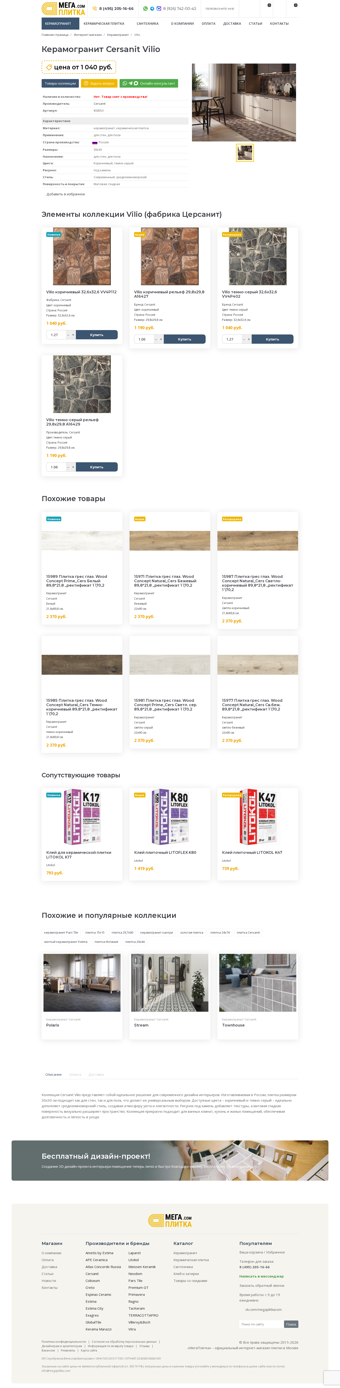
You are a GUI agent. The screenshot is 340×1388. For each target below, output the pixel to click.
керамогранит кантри (156, 932)
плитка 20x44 (135, 942)
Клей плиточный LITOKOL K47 (252, 852)
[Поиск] (279, 8)
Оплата (208, 23)
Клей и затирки (186, 1273)
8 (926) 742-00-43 (179, 8)
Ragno (133, 1301)
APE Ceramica (97, 1259)
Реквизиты (68, 1350)
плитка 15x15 (95, 932)
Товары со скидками (190, 1280)
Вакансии (48, 1350)
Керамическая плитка (104, 23)
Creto (90, 1287)
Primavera (136, 1294)
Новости (49, 1280)
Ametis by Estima (99, 1252)
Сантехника (148, 23)
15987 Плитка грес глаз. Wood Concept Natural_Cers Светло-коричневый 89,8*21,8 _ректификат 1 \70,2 (257, 583)
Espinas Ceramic (98, 1294)
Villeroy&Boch (139, 1322)
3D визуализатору (241, 1166)
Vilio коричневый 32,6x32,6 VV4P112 (81, 292)
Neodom (135, 1273)
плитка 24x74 (220, 932)
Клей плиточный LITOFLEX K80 (165, 852)
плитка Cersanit (248, 932)
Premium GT (138, 1287)
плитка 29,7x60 (122, 932)
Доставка (232, 23)
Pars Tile (135, 1280)
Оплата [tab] (75, 1074)
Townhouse (233, 1025)
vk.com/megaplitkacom (263, 1309)
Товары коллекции (60, 83)
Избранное (275, 1252)
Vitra (132, 1329)
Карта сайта (89, 1350)
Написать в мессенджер (261, 1276)
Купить (96, 334)
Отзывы (144, 1346)
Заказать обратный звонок (261, 1285)
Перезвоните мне (220, 8)
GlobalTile (93, 1322)
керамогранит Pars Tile (61, 932)
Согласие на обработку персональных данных (124, 1342)
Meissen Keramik (142, 1266)
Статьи (255, 23)
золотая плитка (191, 932)
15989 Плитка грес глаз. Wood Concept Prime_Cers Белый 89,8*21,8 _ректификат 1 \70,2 (76, 581)
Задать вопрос (101, 83)
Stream (141, 1025)
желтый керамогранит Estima (65, 942)
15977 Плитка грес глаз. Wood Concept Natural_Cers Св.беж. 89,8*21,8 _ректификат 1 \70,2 (252, 704)
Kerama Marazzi (98, 1329)
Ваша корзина (251, 1252)
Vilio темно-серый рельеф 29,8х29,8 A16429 (72, 422)
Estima (91, 1301)
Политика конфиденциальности (64, 1342)
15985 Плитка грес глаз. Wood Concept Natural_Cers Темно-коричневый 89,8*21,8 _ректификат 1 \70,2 (81, 707)
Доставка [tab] (96, 1074)
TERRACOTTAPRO (143, 1315)
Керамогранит (58, 23)
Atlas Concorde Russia (103, 1266)
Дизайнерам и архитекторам (62, 1346)
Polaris (52, 1025)
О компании (182, 23)
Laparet (134, 1252)
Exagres (92, 1315)
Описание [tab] (53, 1074)
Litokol (50, 865)
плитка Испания (106, 942)
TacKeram (136, 1308)
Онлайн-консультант (157, 83)
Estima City (94, 1308)
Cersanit (99, 103)
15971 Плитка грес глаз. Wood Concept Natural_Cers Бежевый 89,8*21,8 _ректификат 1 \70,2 (165, 581)
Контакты (279, 23)
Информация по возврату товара (110, 1346)
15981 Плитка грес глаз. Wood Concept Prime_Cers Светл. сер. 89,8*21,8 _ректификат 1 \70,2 (165, 704)
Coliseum (93, 1280)
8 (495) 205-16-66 (116, 8)
